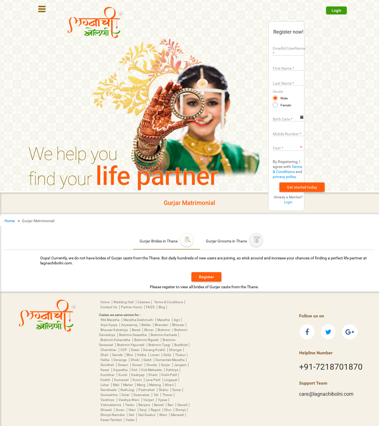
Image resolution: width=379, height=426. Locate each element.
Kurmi (138, 380)
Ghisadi (106, 410)
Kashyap (138, 375)
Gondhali (107, 365)
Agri (177, 320)
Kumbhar (107, 375)
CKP (124, 350)
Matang (155, 385)
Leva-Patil (153, 380)
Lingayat (170, 380)
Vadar (130, 420)
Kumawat (122, 380)
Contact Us (109, 307)
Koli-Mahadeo (152, 370)
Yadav (130, 405)
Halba (142, 355)
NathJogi (127, 390)
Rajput (156, 410)
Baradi (159, 405)
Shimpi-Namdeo (113, 415)
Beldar (147, 325)
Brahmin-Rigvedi (147, 340)
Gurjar (166, 365)
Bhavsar (178, 325)
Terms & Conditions (168, 302)
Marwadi (177, 415)
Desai (135, 350)
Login (336, 10)
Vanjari (149, 400)
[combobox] (288, 147)
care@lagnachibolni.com (326, 394)
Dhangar (175, 350)
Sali (132, 415)
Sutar (126, 395)
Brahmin (164, 330)
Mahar (128, 385)
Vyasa (162, 400)
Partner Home (132, 307)
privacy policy (284, 176)
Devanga (120, 360)
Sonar (176, 390)
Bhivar (149, 330)
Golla (167, 355)
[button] (302, 187)
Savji (144, 410)
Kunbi (123, 375)
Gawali (182, 405)
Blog (161, 307)
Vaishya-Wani (129, 400)
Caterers (144, 302)
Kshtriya (172, 370)
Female (286, 105)
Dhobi (135, 360)
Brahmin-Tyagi (159, 345)
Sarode (117, 355)
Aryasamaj (129, 325)
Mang (141, 385)
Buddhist (181, 345)
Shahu (164, 390)
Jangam (180, 365)
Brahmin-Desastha (133, 335)
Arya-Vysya (109, 325)
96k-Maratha (110, 320)
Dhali (104, 355)
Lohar (105, 385)
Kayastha (120, 370)
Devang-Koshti (154, 350)
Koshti (105, 380)
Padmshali (147, 390)
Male (284, 98)
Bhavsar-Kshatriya (114, 330)
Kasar (105, 370)
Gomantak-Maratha (170, 360)
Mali (116, 385)
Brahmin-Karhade (164, 335)
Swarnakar (141, 395)
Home (9, 221)
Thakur (180, 355)
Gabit (147, 360)
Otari (132, 410)
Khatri (153, 375)
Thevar (167, 395)
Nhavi (169, 385)
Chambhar (108, 350)
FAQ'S (150, 307)
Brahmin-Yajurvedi (131, 345)
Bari (171, 405)
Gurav (120, 410)
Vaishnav (107, 400)
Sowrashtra (109, 395)
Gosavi (123, 365)
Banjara (144, 405)
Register (206, 277)
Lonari (155, 355)
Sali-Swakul (147, 415)
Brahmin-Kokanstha (115, 340)
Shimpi (180, 410)
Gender (278, 92)
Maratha (164, 320)
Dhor (168, 410)
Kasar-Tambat (111, 420)
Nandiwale (108, 390)
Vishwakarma (111, 405)
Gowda (152, 365)
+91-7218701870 (331, 367)
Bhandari (162, 325)
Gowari (137, 365)
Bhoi (130, 355)
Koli (135, 370)
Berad (136, 330)
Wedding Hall (124, 302)
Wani (163, 415)
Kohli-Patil (169, 375)
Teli (156, 395)
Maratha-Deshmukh (138, 320)
